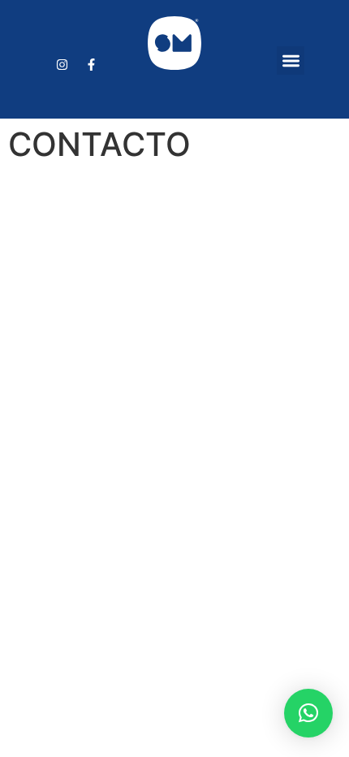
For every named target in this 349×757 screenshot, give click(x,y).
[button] (291, 60)
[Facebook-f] (91, 64)
